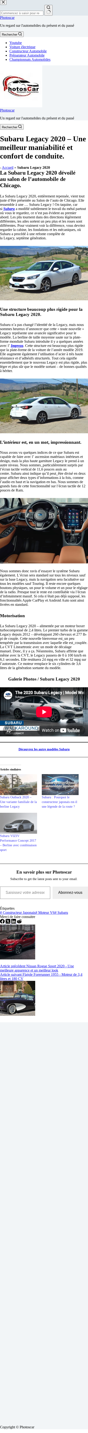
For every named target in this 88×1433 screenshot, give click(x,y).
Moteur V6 (45, 913)
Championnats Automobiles (29, 59)
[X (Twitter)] (8, 922)
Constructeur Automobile (28, 51)
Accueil (7, 167)
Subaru (9, 209)
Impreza (17, 346)
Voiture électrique (22, 47)
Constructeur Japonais (17, 913)
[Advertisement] (44, 1221)
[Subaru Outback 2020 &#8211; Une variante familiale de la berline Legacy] (18, 784)
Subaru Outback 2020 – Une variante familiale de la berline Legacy (18, 802)
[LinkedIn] (14, 922)
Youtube (15, 43)
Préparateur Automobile (27, 55)
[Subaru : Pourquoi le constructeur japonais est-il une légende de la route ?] (60, 784)
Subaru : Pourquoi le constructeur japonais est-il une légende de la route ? (59, 802)
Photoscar (7, 18)
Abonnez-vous (70, 892)
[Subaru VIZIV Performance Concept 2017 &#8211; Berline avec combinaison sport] (18, 823)
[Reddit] (19, 922)
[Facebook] (3, 922)
